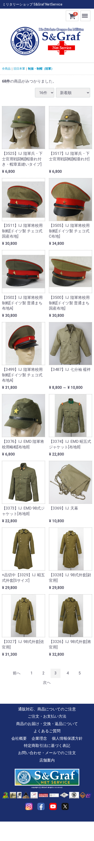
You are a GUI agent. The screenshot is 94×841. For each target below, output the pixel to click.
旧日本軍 (19, 68)
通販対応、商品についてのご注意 (47, 709)
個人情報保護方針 (67, 738)
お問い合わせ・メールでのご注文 (47, 753)
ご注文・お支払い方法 (47, 716)
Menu (85, 13)
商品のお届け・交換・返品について (47, 723)
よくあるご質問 (47, 731)
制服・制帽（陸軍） (41, 68)
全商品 (6, 68)
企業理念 (39, 738)
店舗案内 (47, 760)
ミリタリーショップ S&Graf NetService (32, 4)
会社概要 (19, 738)
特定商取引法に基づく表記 (47, 745)
